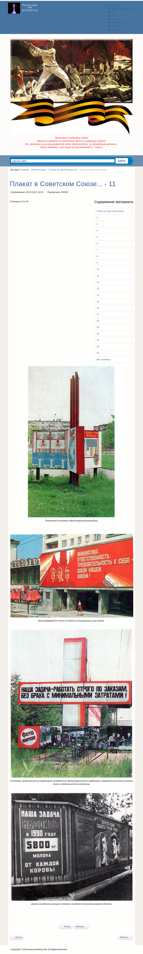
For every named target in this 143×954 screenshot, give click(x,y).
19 (98, 327)
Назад (66, 926)
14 (98, 295)
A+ (125, 176)
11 (98, 275)
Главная (25, 170)
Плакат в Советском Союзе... (111, 211)
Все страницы (104, 359)
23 (98, 353)
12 (98, 282)
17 (98, 314)
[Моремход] (23, 7)
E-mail (80, 192)
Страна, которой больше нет (62, 170)
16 (98, 308)
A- (132, 176)
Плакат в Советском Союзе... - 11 (63, 184)
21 (98, 340)
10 (98, 269)
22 (98, 346)
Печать (73, 192)
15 (98, 301)
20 (98, 334)
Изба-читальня (38, 170)
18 (98, 321)
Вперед (80, 926)
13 (98, 288)
